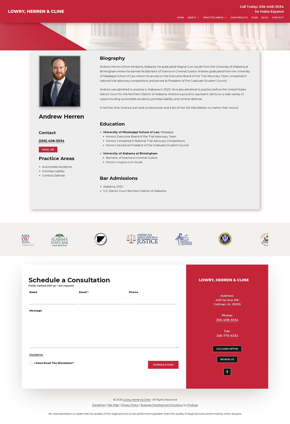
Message (35, 310)
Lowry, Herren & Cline (136, 399)
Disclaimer (36, 354)
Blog (264, 17)
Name (33, 292)
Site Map (113, 405)
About (192, 17)
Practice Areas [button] (213, 17)
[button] (285, 419)
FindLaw (192, 405)
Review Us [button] (227, 359)
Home (180, 17)
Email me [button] (48, 149)
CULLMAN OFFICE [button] (227, 348)
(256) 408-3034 (51, 141)
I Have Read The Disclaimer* (54, 363)
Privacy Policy (129, 405)
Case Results (239, 17)
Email (83, 292)
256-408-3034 (271, 7)
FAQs (254, 17)
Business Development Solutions (162, 405)
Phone (133, 292)
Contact (278, 17)
